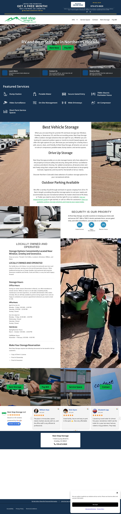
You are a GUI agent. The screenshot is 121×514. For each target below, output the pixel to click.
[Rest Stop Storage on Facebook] (87, 12)
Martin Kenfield (45, 410)
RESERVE (78, 4)
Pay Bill (114, 20)
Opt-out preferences (90, 509)
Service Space (85, 20)
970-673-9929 (97, 6)
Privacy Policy (100, 509)
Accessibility (10, 509)
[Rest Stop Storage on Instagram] (90, 12)
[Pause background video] (118, 65)
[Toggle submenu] (77, 19)
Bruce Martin (74, 410)
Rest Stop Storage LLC (16, 412)
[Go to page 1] (75, 430)
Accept (95, 504)
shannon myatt (104, 410)
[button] (117, 493)
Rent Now (54, 47)
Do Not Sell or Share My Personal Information (44, 501)
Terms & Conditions (31, 509)
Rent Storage (105, 20)
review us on (13, 424)
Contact (95, 20)
